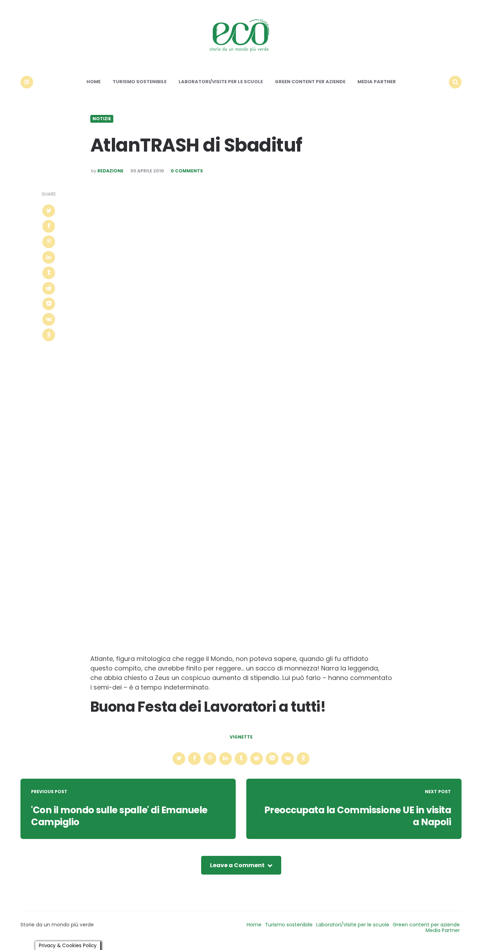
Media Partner (376, 81)
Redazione (110, 170)
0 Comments (187, 170)
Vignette (241, 737)
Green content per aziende (310, 81)
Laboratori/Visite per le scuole (221, 81)
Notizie (101, 118)
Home (93, 81)
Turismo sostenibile (140, 81)
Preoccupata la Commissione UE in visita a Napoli (357, 816)
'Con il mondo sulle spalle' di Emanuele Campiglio (119, 816)
